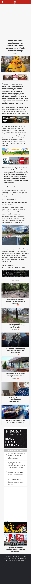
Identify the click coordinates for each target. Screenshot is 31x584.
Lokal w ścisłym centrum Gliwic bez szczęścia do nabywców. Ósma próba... (15, 375)
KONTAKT (11, 558)
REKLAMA (8, 560)
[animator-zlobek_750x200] (15, 151)
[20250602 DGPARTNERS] (15, 438)
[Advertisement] (15, 20)
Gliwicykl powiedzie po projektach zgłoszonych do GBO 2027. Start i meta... (15, 326)
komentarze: (15, 304)
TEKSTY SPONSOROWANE (18, 560)
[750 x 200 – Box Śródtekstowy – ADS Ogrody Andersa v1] (15, 160)
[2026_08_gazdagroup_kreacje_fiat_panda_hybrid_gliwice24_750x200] (15, 119)
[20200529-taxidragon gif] (15, 527)
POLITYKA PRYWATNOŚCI (21, 558)
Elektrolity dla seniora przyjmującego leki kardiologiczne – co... (15, 399)
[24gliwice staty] (15, 543)
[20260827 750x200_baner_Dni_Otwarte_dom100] (15, 77)
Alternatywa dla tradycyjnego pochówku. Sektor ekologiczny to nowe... (15, 301)
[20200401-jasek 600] (15, 273)
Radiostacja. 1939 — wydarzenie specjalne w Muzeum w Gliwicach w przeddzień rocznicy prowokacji (16, 465)
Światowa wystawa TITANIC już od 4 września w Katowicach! (15, 421)
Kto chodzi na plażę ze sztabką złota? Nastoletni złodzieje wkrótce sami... (15, 350)
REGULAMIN (23, 556)
